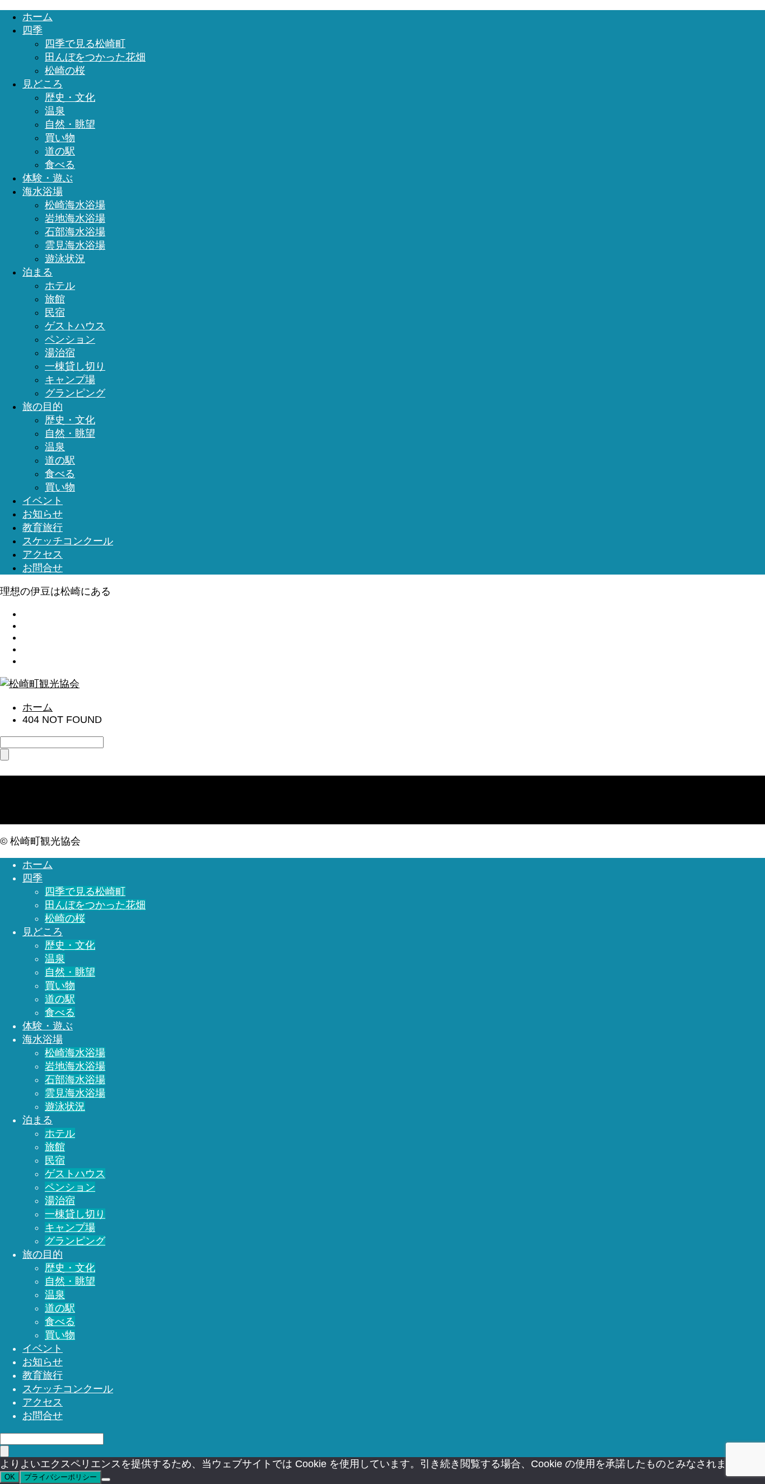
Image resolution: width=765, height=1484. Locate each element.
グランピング (75, 393)
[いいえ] (105, 1479)
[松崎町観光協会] (40, 683)
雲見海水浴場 (75, 245)
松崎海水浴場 (75, 205)
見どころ (42, 84)
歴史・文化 (70, 97)
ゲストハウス (75, 326)
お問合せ (42, 567)
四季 (32, 30)
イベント (42, 500)
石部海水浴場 (75, 231)
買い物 (60, 137)
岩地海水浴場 (75, 218)
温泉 (55, 110)
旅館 (55, 299)
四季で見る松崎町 (85, 43)
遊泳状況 (65, 258)
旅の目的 (42, 406)
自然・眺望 (70, 124)
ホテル (60, 285)
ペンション (70, 339)
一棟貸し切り (75, 366)
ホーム (37, 16)
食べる (60, 164)
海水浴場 (42, 191)
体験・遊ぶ (47, 178)
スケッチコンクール (67, 541)
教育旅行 (42, 527)
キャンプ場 (70, 379)
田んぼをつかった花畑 (95, 57)
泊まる (37, 272)
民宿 (55, 312)
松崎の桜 (65, 70)
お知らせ (42, 514)
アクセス (42, 554)
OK (9, 1477)
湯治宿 (60, 352)
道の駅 (60, 151)
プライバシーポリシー (60, 1477)
